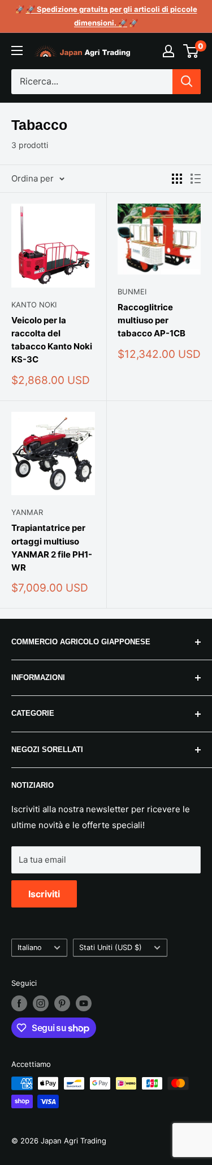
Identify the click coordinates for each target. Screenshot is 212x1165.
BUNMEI (132, 291)
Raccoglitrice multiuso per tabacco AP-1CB (151, 320)
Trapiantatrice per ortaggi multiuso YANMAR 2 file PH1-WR (51, 547)
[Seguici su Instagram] (41, 1003)
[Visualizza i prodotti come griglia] (177, 179)
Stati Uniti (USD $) (110, 947)
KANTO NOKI (34, 304)
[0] (191, 51)
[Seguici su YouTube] (84, 1003)
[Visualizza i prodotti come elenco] (196, 179)
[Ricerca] (186, 81)
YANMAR (27, 512)
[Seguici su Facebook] (19, 1003)
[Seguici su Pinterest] (62, 1003)
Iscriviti (44, 894)
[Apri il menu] (17, 50)
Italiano (30, 947)
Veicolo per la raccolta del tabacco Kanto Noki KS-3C (51, 340)
